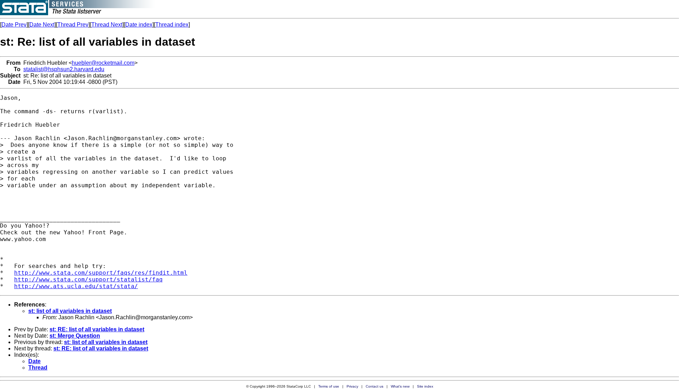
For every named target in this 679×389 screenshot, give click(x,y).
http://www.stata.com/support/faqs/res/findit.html (100, 272)
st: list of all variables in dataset (70, 311)
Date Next (41, 25)
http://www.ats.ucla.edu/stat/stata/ (76, 286)
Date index (138, 25)
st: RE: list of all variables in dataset (97, 329)
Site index (425, 386)
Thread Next (106, 25)
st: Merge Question (75, 336)
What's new (400, 386)
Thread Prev (72, 25)
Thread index (171, 25)
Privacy (352, 386)
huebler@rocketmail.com (103, 63)
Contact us (374, 386)
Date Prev (14, 25)
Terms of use (328, 386)
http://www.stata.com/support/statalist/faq (88, 279)
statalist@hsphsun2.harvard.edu (63, 69)
